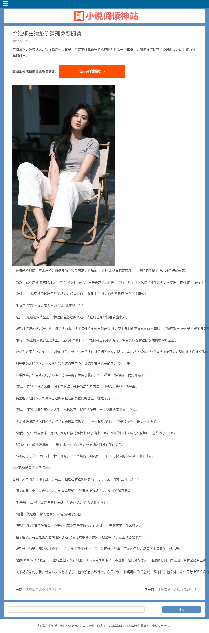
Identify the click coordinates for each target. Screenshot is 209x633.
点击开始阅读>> (91, 71)
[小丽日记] (104, 21)
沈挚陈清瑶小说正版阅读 (43, 590)
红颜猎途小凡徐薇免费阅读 (177, 590)
